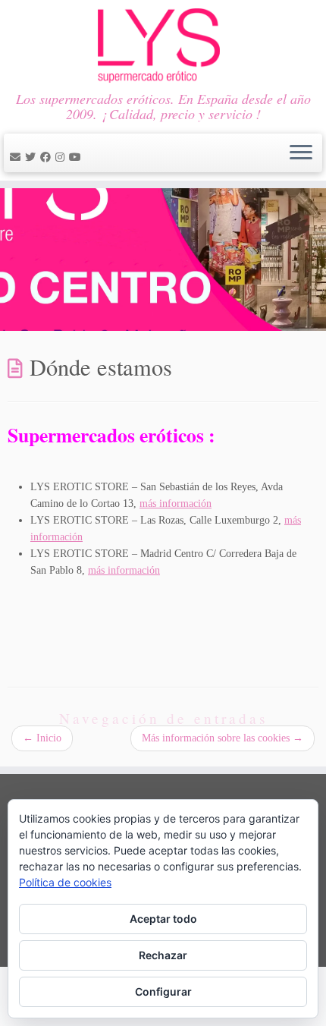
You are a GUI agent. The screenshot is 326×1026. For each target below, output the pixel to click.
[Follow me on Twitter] (32, 157)
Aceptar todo (163, 918)
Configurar (163, 991)
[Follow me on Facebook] (47, 157)
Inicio (42, 738)
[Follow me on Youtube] (77, 157)
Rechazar (163, 955)
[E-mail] (17, 157)
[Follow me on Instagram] (62, 157)
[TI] (88, 157)
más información (175, 503)
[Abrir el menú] (301, 153)
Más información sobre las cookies (222, 738)
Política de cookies (65, 882)
